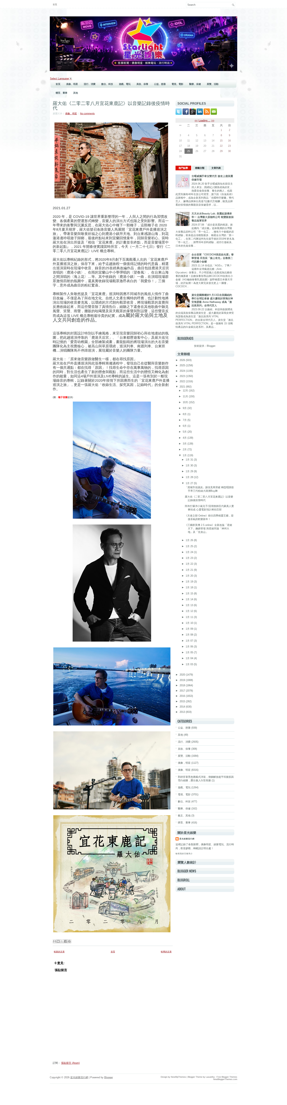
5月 (185, 431)
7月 (185, 420)
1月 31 (190, 459)
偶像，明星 (184, 762)
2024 (183, 370)
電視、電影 (177, 84)
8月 (185, 414)
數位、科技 (107, 84)
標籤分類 (199, 168)
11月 (186, 396)
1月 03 (190, 664)
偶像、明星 (72, 84)
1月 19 (190, 581)
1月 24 (190, 552)
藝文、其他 (184, 815)
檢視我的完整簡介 (184, 854)
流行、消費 (89, 84)
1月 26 (190, 540)
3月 (185, 443)
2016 (183, 695)
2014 (183, 706)
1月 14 (190, 599)
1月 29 (190, 471)
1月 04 (190, 658)
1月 (185, 455)
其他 (75, 93)
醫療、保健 (195, 84)
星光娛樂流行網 (186, 839)
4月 (185, 437)
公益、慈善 (160, 84)
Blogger (211, 345)
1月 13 (190, 605)
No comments (87, 113)
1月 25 (190, 546)
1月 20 (190, 575)
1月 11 (190, 617)
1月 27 (190, 483)
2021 (183, 386)
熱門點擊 (183, 168)
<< (196, 120)
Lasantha (210, 1077)
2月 (185, 449)
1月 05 (190, 652)
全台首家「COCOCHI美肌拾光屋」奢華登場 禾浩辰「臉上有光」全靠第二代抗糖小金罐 (213, 258)
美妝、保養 (142, 84)
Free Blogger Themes (227, 1077)
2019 (183, 680)
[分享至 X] (62, 941)
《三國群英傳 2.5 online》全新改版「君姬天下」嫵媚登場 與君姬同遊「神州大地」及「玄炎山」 (208, 528)
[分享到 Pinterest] (69, 941)
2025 (183, 365)
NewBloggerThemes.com (225, 1079)
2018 (183, 685)
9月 (185, 408)
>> (212, 120)
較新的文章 (59, 951)
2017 (183, 690)
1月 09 (190, 628)
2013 (183, 711)
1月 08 (190, 634)
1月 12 (190, 611)
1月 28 (190, 477)
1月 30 (190, 465)
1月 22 (190, 563)
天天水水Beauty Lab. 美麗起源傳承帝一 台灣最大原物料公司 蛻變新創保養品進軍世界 (213, 217)
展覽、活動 (212, 84)
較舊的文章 (166, 951)
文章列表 (216, 168)
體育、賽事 (61, 93)
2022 (183, 381)
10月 (186, 402)
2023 (183, 376)
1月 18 (190, 587)
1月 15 (190, 593)
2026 (183, 360)
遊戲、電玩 (125, 84)
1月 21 (190, 569)
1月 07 (190, 640)
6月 (185, 425)
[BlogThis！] (58, 941)
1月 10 (190, 622)
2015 (183, 701)
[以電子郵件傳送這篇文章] (54, 941)
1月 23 (190, 558)
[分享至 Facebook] (66, 941)
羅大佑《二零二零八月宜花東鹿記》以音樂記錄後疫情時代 (111, 105)
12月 (186, 390)
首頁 (55, 4)
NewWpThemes (178, 1077)
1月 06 (190, 646)
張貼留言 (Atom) (70, 1062)
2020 (183, 674)
